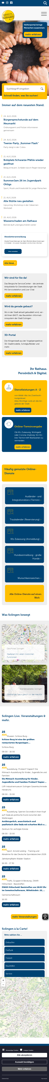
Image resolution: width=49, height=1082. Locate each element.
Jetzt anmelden (13, 251)
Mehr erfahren (24, 1069)
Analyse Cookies (28, 1050)
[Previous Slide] (5, 58)
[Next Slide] (44, 58)
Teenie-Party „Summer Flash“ (21, 143)
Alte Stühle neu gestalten (18, 201)
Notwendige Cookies (12, 1050)
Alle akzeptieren (24, 1055)
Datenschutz (5, 1078)
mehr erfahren (23, 410)
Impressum (44, 1078)
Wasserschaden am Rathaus (20, 220)
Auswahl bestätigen (24, 1062)
